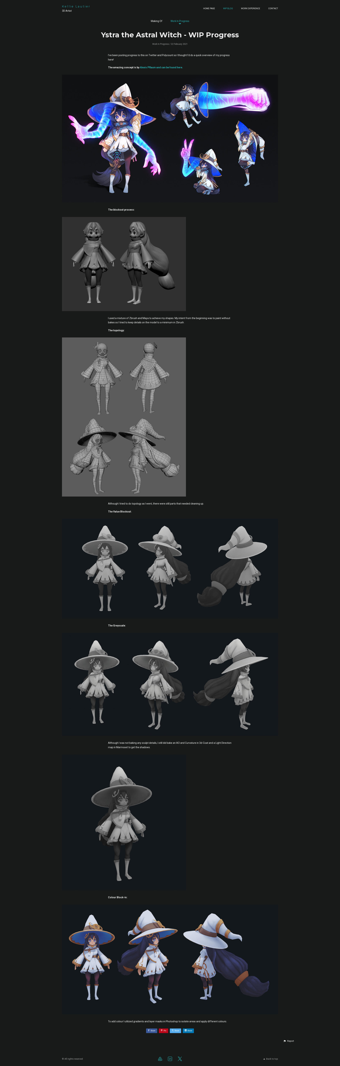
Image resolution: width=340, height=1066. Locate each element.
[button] (288, 1041)
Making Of (156, 21)
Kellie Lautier (76, 6)
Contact (273, 8)
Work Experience (250, 8)
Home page (209, 8)
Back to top (272, 1059)
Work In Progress (180, 21)
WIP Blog (228, 8)
